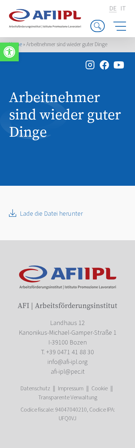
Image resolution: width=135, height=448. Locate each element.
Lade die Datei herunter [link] (51, 213)
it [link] (123, 8)
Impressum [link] (71, 388)
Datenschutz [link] (35, 388)
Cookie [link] (99, 388)
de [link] (113, 8)
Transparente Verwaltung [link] (67, 397)
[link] (9, 52)
